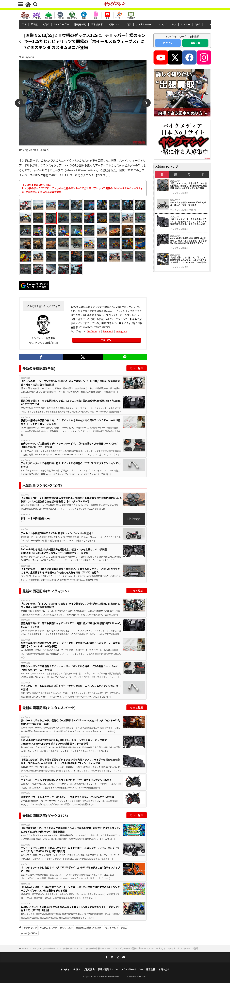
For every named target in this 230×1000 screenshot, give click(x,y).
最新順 (34, 24)
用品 (129, 24)
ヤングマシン (30, 927)
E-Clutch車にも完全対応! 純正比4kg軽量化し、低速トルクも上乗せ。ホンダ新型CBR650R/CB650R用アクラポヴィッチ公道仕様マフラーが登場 (64, 551)
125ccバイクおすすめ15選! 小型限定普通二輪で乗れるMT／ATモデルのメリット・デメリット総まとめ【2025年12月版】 (70, 908)
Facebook (108, 331)
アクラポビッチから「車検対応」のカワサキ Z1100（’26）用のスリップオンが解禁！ (66, 780)
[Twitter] (83, 357)
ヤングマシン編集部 (179, 193)
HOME (25, 948)
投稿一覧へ (106, 339)
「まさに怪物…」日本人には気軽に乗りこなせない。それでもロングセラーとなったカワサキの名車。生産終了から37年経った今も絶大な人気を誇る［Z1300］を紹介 (70, 570)
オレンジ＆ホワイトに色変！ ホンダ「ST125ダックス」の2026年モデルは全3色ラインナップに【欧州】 (70, 869)
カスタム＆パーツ (145, 24)
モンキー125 (111, 927)
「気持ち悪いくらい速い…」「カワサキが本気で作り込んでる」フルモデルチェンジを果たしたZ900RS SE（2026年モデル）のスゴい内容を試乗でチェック (188, 260)
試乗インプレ (115, 24)
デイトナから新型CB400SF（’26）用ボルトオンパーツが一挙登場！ (57, 533)
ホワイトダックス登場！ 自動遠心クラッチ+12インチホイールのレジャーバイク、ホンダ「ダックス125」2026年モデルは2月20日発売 (70, 849)
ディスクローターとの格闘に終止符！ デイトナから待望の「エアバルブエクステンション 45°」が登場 (71, 464)
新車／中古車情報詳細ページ (36, 518)
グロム (124, 927)
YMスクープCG (61, 24)
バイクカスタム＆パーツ (44, 948)
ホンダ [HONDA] (29, 933)
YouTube (92, 331)
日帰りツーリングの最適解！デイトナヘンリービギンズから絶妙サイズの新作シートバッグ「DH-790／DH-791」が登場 (69, 445)
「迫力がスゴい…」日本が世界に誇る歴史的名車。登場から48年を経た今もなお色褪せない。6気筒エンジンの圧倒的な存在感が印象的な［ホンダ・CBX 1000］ (71, 499)
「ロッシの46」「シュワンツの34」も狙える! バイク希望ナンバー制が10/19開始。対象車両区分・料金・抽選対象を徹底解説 (70, 382)
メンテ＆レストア (167, 24)
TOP (24, 24)
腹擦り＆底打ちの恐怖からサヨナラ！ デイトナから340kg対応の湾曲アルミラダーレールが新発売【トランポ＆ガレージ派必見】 (70, 422)
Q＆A (197, 24)
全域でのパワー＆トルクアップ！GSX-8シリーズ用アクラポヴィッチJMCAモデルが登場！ (68, 797)
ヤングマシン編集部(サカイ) (183, 210)
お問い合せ (163, 969)
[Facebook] (41, 357)
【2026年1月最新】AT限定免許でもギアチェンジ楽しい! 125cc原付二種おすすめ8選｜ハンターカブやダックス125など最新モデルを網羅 (70, 888)
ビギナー (185, 24)
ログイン (168, 43)
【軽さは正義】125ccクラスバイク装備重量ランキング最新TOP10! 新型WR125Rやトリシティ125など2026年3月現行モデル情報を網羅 (71, 829)
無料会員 (195, 43)
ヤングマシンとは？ (70, 969)
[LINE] (125, 357)
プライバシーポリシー (132, 969)
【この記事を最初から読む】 (82, 188)
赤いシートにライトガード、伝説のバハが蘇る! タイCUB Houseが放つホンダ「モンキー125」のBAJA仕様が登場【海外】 (71, 722)
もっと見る (136, 368)
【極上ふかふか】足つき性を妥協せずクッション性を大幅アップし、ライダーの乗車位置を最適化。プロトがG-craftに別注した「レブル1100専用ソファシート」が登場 (70, 761)
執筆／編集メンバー (108, 969)
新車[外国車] (97, 24)
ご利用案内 (89, 969)
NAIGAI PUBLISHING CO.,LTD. (112, 976)
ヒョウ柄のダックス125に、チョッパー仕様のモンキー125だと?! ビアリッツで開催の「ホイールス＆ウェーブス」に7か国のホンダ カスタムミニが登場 (129, 948)
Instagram (121, 331)
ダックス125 (66, 927)
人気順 (46, 24)
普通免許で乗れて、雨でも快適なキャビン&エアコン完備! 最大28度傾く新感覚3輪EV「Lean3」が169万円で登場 (71, 402)
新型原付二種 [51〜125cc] (89, 927)
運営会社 (150, 969)
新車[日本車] (80, 24)
